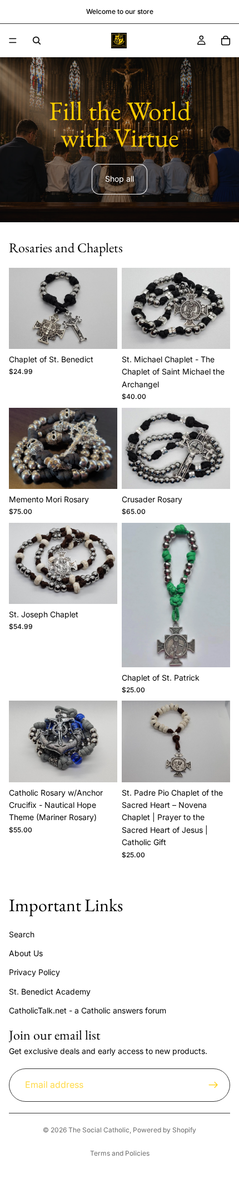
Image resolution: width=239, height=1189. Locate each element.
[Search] (36, 40)
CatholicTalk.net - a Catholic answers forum (87, 1010)
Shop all (119, 178)
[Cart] (225, 40)
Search (21, 933)
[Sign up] (213, 1084)
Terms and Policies (120, 1153)
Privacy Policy (34, 972)
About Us (26, 953)
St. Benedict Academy (50, 991)
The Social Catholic (99, 1130)
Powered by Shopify (164, 1130)
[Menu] (13, 40)
